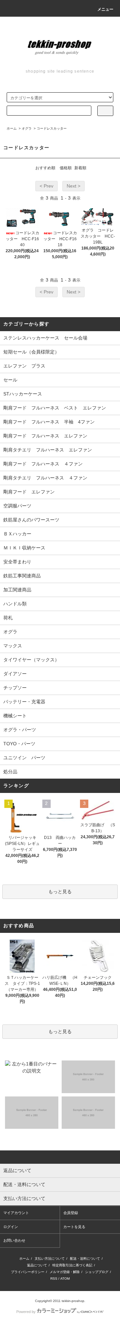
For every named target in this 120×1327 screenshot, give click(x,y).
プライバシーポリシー (27, 1272)
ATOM (65, 1278)
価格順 (66, 168)
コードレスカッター (52, 128)
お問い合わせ (14, 1240)
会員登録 (70, 1213)
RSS (53, 1278)
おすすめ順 (45, 168)
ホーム (12, 128)
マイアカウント (16, 1213)
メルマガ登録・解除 (65, 1272)
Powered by (26, 1312)
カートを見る (74, 1227)
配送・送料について (85, 1258)
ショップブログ (96, 1272)
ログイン (10, 1227)
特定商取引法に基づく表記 (72, 1265)
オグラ (27, 128)
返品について (37, 1265)
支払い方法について (50, 1258)
